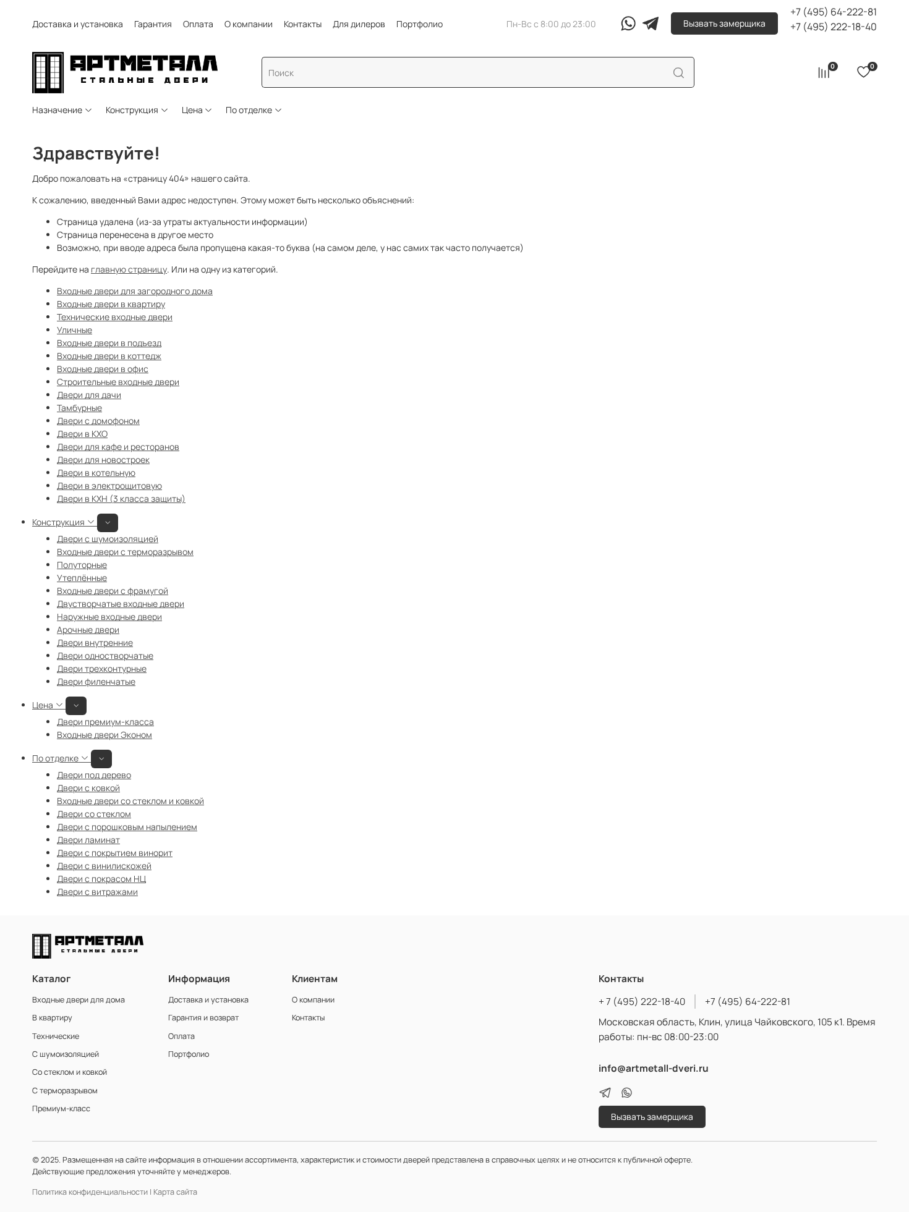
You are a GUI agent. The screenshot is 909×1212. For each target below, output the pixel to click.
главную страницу (129, 269)
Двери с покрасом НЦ (101, 878)
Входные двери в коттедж (109, 356)
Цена (192, 110)
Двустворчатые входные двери (120, 603)
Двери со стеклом (94, 814)
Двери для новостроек (103, 459)
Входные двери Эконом (104, 734)
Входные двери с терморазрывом (125, 551)
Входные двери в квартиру (111, 304)
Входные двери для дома (78, 999)
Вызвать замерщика (724, 23)
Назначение (57, 110)
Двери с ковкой (88, 788)
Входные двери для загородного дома (135, 291)
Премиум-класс (61, 1108)
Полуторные (82, 564)
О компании (248, 24)
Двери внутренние (95, 642)
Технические (55, 1036)
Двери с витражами (97, 891)
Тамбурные (79, 407)
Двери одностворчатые (105, 655)
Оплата (198, 24)
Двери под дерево (94, 775)
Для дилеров (359, 24)
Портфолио (419, 24)
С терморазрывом (65, 1090)
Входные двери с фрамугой (112, 590)
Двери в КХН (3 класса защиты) (121, 498)
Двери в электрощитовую (109, 485)
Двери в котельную (96, 472)
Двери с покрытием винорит (115, 852)
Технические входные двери (115, 317)
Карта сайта (175, 1192)
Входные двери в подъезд (109, 343)
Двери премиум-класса (105, 721)
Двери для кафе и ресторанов (118, 446)
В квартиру (52, 1017)
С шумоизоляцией (65, 1054)
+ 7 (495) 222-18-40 (642, 1001)
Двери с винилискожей (104, 865)
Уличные (74, 330)
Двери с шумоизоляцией (107, 539)
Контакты (303, 24)
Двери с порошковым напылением (127, 827)
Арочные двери (88, 629)
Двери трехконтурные (102, 668)
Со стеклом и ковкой (69, 1072)
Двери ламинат (88, 839)
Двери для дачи (89, 394)
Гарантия (153, 24)
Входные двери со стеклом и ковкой (130, 801)
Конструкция (132, 110)
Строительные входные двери (118, 382)
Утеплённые (82, 577)
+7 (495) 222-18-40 (833, 26)
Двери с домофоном (98, 420)
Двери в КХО (82, 433)
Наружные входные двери (109, 616)
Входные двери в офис (102, 369)
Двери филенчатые (96, 681)
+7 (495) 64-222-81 (833, 12)
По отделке (249, 110)
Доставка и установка (77, 24)
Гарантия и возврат (203, 1017)
